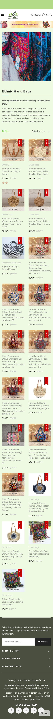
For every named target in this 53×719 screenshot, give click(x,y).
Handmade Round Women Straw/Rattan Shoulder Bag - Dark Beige (12, 222)
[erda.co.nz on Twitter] (19, 710)
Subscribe (43, 642)
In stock (13, 159)
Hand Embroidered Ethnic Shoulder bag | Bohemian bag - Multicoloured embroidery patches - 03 (12, 457)
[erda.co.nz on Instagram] (26, 710)
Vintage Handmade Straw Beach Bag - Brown (11, 171)
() (47, 15)
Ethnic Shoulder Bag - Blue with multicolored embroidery (12, 602)
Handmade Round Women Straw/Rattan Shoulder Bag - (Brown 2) (39, 222)
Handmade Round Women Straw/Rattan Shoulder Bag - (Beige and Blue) (12, 555)
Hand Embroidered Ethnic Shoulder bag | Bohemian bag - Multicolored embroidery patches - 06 (40, 361)
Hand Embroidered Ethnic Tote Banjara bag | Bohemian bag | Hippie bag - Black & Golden (11, 504)
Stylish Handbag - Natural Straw (10, 267)
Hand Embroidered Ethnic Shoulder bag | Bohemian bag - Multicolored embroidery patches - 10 (40, 268)
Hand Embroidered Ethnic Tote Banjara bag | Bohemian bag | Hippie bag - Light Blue (39, 454)
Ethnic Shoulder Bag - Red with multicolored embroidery (39, 554)
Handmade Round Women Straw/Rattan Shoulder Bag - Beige (39, 171)
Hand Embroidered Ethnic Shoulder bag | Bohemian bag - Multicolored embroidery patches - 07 (13, 361)
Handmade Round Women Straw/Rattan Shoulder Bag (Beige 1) (39, 406)
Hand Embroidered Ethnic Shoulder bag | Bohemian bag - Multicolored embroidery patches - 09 (13, 314)
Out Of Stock (13, 397)
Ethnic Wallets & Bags (11, 263)
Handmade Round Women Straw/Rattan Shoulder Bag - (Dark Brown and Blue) (39, 507)
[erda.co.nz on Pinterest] (34, 710)
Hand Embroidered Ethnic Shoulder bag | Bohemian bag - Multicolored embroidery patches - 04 (13, 408)
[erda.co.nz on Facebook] (11, 710)
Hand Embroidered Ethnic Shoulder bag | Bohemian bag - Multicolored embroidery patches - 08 (40, 314)
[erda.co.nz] (13, 15)
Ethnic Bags (7, 165)
